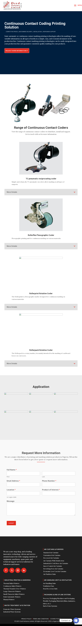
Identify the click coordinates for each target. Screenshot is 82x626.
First (8, 477)
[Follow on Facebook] (5, 570)
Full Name (12, 470)
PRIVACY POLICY (26, 619)
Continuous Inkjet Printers (12, 586)
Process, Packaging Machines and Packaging (59, 598)
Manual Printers (8, 599)
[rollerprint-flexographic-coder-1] (41, 412)
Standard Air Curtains (50, 553)
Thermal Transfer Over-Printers (14, 589)
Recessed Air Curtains (51, 558)
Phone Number (49, 481)
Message (10, 501)
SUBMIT (11, 523)
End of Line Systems (50, 606)
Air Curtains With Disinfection (53, 561)
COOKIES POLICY (55, 619)
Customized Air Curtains (51, 555)
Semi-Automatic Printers (11, 597)
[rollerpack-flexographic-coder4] (16, 412)
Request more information (16, 51)
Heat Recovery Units (50, 589)
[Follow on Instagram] (17, 570)
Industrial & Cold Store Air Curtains (55, 563)
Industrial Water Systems (12, 612)
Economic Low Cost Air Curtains (54, 571)
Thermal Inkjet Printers (11, 583)
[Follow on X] (11, 570)
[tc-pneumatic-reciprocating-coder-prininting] (66, 412)
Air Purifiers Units (49, 574)
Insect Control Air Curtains (52, 566)
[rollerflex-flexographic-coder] (16, 394)
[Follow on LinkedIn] (23, 570)
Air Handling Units (49, 583)
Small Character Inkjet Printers (14, 594)
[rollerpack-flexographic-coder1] (66, 394)
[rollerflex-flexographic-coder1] (41, 394)
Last (43, 477)
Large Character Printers (12, 591)
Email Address (13, 481)
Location (11, 490)
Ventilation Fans (48, 586)
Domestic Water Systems (12, 609)
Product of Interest (51, 490)
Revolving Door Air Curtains (53, 569)
